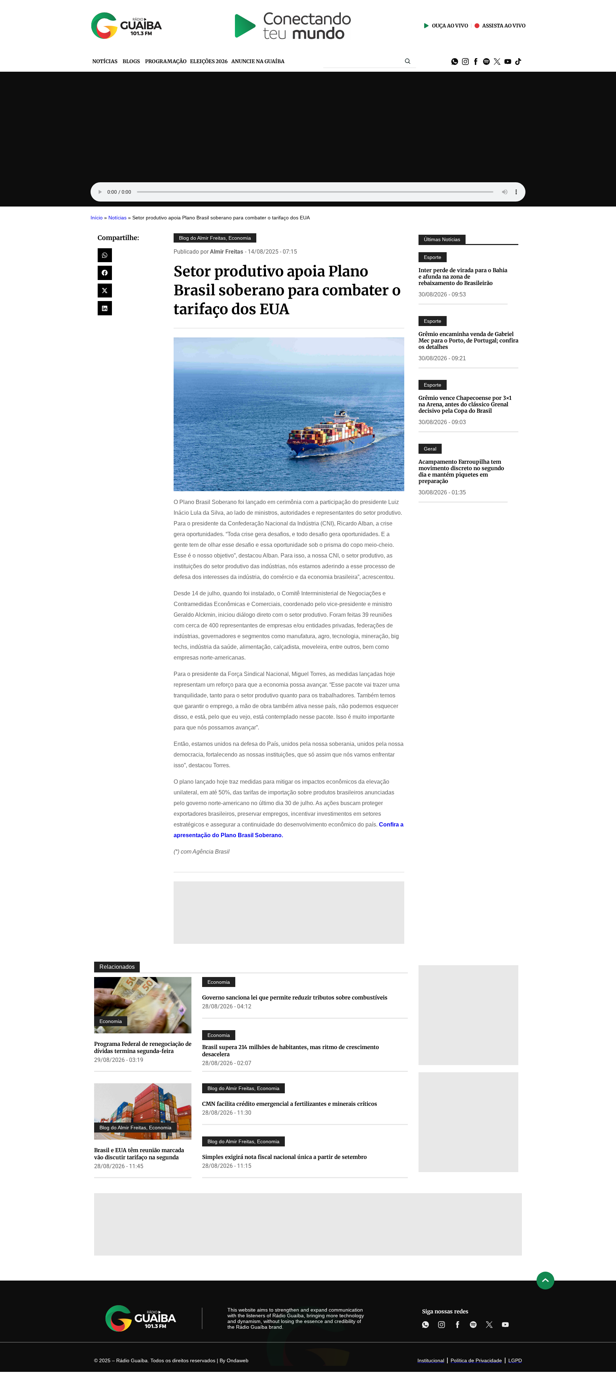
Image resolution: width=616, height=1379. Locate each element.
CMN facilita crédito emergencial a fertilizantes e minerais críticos (289, 1103)
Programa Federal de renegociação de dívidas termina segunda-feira (142, 1047)
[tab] (117, 967)
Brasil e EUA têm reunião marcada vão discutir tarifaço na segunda (139, 1154)
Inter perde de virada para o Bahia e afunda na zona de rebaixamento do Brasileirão (463, 276)
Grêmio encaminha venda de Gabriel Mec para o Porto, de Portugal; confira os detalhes (468, 340)
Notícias (117, 217)
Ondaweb (237, 1360)
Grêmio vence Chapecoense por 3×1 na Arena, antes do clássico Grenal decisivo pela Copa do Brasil (465, 404)
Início (97, 217)
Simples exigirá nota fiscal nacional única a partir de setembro (284, 1157)
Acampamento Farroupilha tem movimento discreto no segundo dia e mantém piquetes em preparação (461, 471)
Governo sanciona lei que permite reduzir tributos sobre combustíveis (294, 997)
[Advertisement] (308, 125)
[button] (105, 255)
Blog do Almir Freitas (202, 238)
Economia (240, 238)
